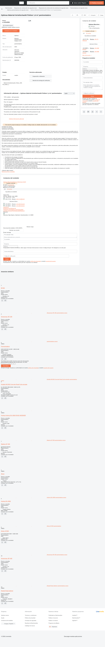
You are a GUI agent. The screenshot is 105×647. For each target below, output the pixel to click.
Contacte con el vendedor (11, 30)
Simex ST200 (5, 531)
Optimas (16, 35)
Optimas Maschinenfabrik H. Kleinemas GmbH (14, 182)
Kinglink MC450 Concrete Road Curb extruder (14, 384)
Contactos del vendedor (7, 620)
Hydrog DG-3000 (6, 501)
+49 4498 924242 (20, 205)
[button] (73, 15)
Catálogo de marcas (30, 625)
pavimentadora (18, 43)
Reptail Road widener (7, 591)
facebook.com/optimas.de (9, 208)
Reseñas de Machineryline (31, 623)
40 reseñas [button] (9, 189)
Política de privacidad (30, 618)
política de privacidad (35, 261)
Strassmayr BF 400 (6, 558)
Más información (86, 55)
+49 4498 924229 (20, 204)
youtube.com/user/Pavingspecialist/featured (14, 210)
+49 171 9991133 (20, 199)
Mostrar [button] (14, 199)
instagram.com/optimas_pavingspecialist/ (13, 209)
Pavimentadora (5, 346)
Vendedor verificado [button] (10, 183)
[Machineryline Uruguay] (9, 2)
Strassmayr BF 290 (6, 316)
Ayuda (2, 618)
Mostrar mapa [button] (30, 226)
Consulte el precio (9, 25)
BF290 (3, 288)
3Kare (2, 474)
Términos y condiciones (30, 615)
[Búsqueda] (28, 3)
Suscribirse (6, 365)
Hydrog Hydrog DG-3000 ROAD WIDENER (13, 415)
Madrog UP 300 (5, 444)
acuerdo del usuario (51, 261)
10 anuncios (11, 184)
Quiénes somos (5, 615)
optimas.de (6, 207)
